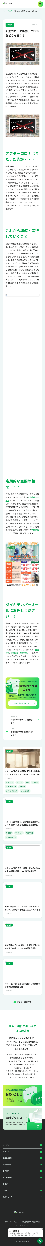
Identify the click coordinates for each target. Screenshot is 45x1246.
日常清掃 (9, 833)
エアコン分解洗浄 (11, 791)
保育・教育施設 (11, 787)
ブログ (10, 11)
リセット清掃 (25, 791)
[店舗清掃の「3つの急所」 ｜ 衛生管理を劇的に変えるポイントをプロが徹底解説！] (22, 938)
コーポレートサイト (21, 1225)
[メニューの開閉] (40, 4)
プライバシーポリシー (12, 1222)
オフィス (19, 782)
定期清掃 (14, 652)
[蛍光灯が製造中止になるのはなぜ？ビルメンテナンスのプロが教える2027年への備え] (22, 900)
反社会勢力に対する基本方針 (31, 1222)
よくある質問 (7, 1177)
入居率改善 (29, 833)
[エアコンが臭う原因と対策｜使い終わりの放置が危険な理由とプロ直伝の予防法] (22, 861)
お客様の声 (7, 1164)
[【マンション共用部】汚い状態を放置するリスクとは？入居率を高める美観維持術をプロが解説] (22, 819)
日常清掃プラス (11, 837)
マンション (9, 782)
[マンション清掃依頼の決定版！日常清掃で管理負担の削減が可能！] (22, 977)
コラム (5, 1190)
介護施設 (35, 782)
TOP (4, 11)
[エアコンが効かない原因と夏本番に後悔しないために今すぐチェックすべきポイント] (22, 770)
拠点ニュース (7, 1197)
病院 (27, 782)
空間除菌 (24, 652)
